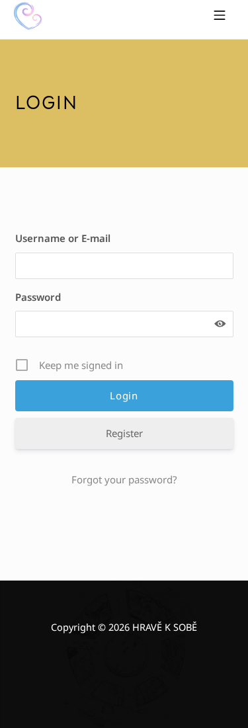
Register (124, 433)
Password (38, 296)
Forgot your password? (124, 479)
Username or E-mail (62, 238)
